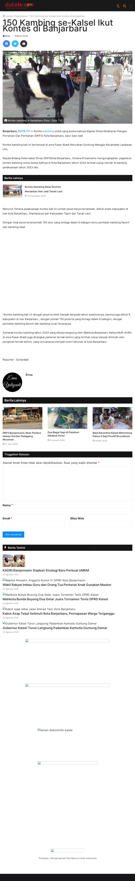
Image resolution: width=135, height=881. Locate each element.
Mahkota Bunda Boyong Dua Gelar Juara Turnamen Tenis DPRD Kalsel (55, 599)
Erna (7, 36)
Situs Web (77, 518)
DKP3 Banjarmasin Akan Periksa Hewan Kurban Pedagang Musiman (22, 436)
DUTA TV (24, 131)
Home (8, 16)
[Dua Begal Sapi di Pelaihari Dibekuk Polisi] (67, 418)
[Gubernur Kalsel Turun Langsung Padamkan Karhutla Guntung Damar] (50, 623)
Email (7, 518)
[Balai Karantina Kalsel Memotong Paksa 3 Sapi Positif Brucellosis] (112, 418)
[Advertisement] (67, 272)
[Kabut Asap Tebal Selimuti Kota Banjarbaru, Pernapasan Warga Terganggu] (39, 609)
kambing (48, 131)
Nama (8, 505)
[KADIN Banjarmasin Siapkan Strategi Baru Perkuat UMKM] (14, 566)
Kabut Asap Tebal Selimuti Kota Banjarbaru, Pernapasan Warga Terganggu (59, 613)
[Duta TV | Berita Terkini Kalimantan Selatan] (19, 5)
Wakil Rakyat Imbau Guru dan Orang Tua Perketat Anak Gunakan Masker (57, 585)
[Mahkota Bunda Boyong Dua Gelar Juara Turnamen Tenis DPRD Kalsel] (50, 594)
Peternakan (20, 16)
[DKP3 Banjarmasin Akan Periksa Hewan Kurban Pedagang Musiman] (22, 418)
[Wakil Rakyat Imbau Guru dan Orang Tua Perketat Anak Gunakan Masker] (44, 580)
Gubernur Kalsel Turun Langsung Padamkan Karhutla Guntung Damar (55, 628)
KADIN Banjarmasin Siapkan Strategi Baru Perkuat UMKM (46, 570)
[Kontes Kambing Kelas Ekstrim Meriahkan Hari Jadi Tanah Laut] (12, 191)
